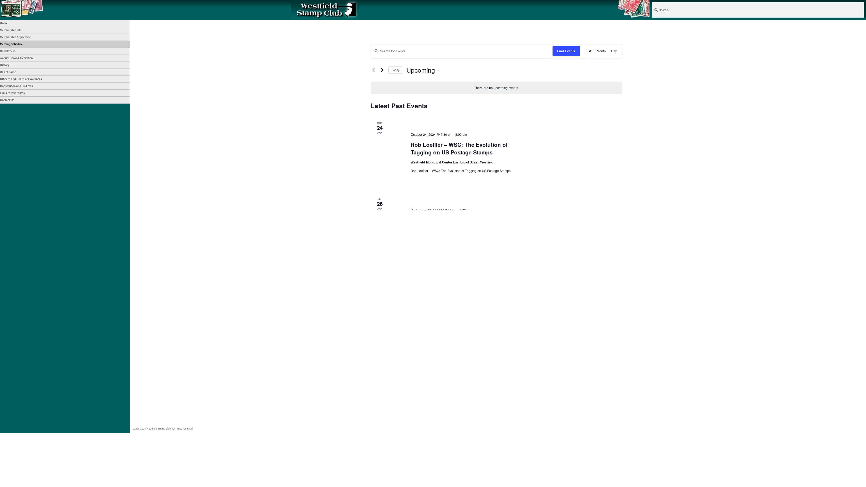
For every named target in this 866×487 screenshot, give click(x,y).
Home (4, 23)
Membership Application (15, 37)
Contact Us (7, 100)
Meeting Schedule (11, 44)
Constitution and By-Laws (16, 86)
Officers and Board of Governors (21, 79)
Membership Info (10, 30)
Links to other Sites (12, 93)
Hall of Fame (8, 72)
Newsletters (8, 51)
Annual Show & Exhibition (16, 58)
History (4, 65)
